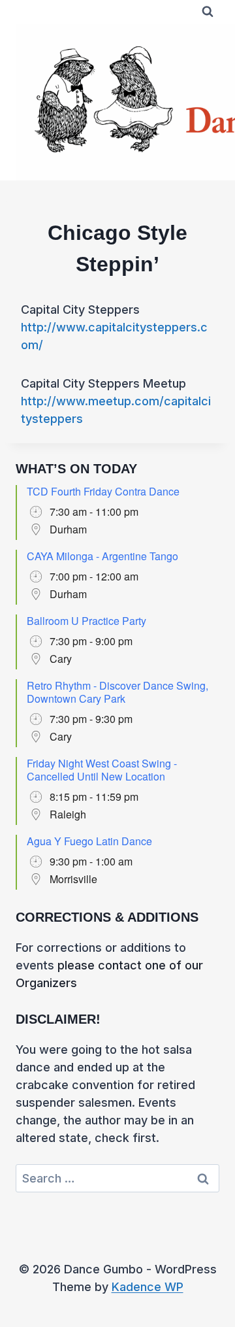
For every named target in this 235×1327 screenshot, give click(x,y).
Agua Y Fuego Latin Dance (89, 840)
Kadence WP (147, 1287)
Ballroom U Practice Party (86, 620)
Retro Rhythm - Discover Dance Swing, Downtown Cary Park (117, 692)
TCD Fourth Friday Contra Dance (103, 491)
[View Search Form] (207, 12)
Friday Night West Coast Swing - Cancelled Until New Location (102, 770)
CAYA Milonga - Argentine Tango (102, 555)
